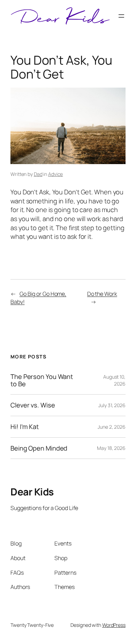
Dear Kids (32, 491)
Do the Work (102, 294)
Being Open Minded (38, 448)
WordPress (114, 625)
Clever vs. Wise (32, 405)
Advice (55, 174)
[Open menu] (121, 16)
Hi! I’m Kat (24, 426)
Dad (38, 174)
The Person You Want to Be (41, 380)
